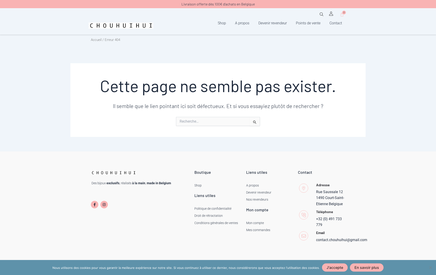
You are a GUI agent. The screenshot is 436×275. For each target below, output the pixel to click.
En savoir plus (366, 267)
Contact (335, 23)
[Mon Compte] (331, 14)
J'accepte (335, 267)
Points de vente (308, 23)
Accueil (96, 40)
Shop (222, 23)
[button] (321, 16)
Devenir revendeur (272, 23)
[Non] (430, 267)
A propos (242, 23)
